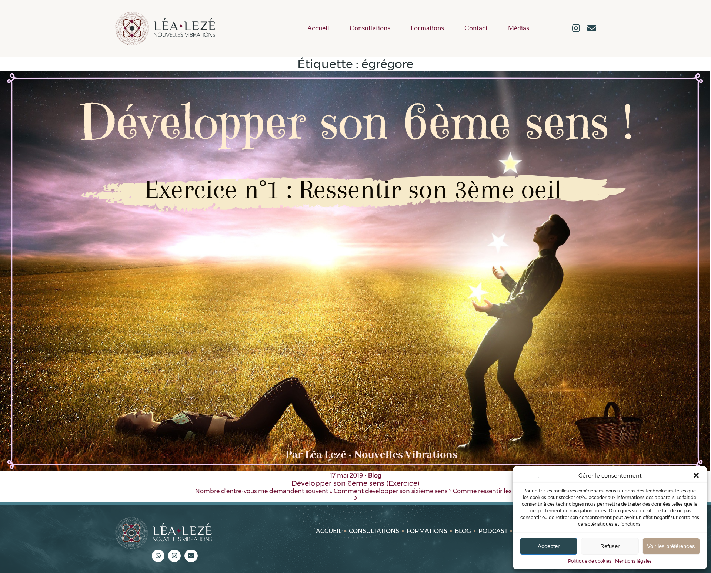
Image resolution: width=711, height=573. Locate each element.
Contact (476, 28)
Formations (427, 28)
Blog (463, 531)
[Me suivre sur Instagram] (576, 28)
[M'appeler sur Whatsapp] (158, 556)
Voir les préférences (671, 546)
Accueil (318, 28)
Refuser (610, 546)
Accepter (549, 546)
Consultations (370, 28)
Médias (518, 28)
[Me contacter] (591, 28)
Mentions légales (633, 561)
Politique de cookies (589, 561)
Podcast (493, 531)
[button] (696, 475)
